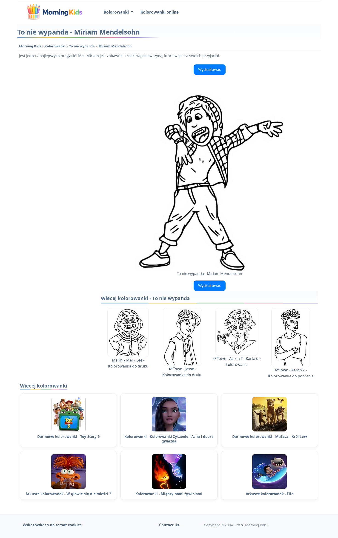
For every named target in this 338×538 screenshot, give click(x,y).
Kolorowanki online (159, 12)
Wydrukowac (209, 69)
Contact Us (169, 524)
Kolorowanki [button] (117, 12)
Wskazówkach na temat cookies (52, 524)
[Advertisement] (56, 132)
